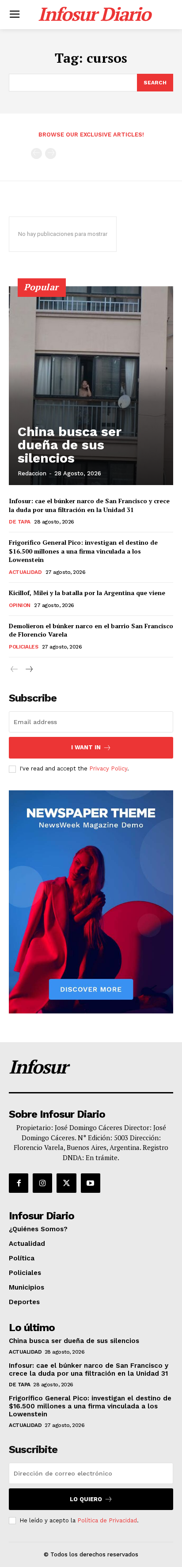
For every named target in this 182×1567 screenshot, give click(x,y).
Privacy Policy (108, 768)
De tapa (19, 522)
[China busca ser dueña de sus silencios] (91, 385)
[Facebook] (18, 1183)
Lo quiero (86, 1499)
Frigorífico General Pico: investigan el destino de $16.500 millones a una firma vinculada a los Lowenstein (83, 551)
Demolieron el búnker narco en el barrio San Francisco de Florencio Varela (91, 630)
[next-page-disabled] (50, 153)
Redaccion (32, 473)
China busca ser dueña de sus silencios (69, 445)
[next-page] (28, 669)
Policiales (23, 647)
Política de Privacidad (107, 1520)
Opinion (19, 605)
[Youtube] (90, 1183)
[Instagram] (42, 1183)
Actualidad (25, 572)
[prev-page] (36, 153)
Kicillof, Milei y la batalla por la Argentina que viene (87, 592)
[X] (66, 1183)
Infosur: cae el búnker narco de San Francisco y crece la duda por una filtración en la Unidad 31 (89, 505)
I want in (86, 747)
